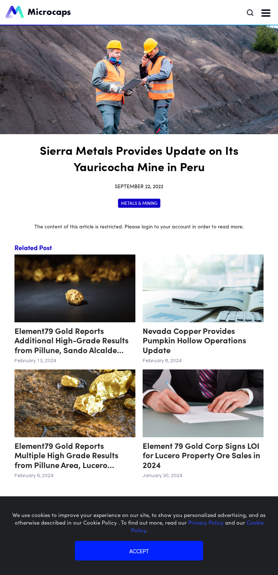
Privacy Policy (206, 522)
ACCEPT (139, 551)
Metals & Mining (139, 203)
